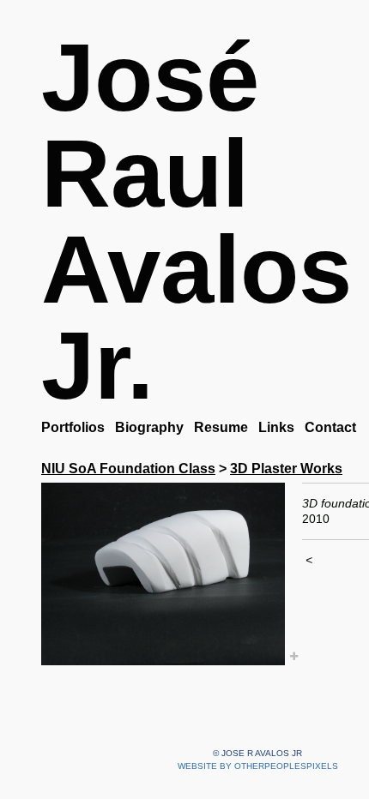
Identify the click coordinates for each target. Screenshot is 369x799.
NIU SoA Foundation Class (128, 468)
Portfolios (74, 427)
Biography (153, 427)
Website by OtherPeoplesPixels (258, 766)
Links (281, 427)
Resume (225, 427)
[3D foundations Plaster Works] (163, 574)
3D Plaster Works (289, 468)
